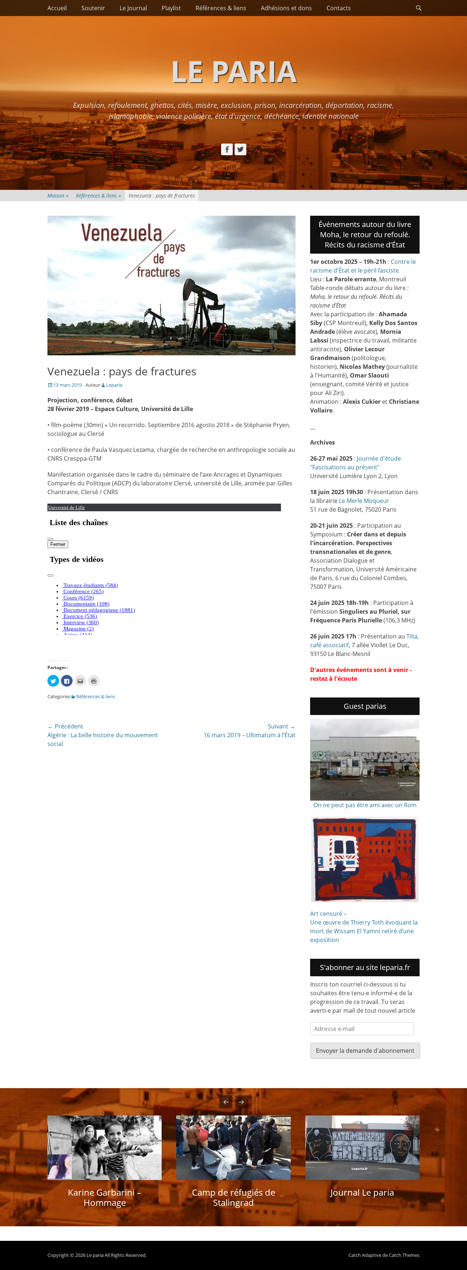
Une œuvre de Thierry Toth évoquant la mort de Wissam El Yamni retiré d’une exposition (364, 931)
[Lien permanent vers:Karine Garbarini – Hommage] (104, 1147)
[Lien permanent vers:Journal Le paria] (362, 1147)
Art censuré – (328, 914)
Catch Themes (404, 1255)
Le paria (233, 70)
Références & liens (221, 8)
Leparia (114, 385)
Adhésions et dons (286, 8)
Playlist (171, 8)
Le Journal (133, 8)
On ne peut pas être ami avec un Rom (365, 805)
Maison (58, 195)
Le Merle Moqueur (364, 501)
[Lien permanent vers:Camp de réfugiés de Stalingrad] (233, 1147)
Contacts (339, 8)
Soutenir (93, 8)
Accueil (57, 8)
